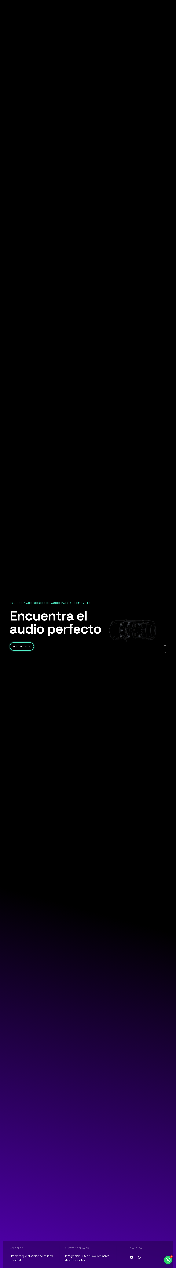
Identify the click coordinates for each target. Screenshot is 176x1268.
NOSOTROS (22, 646)
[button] (168, 1260)
